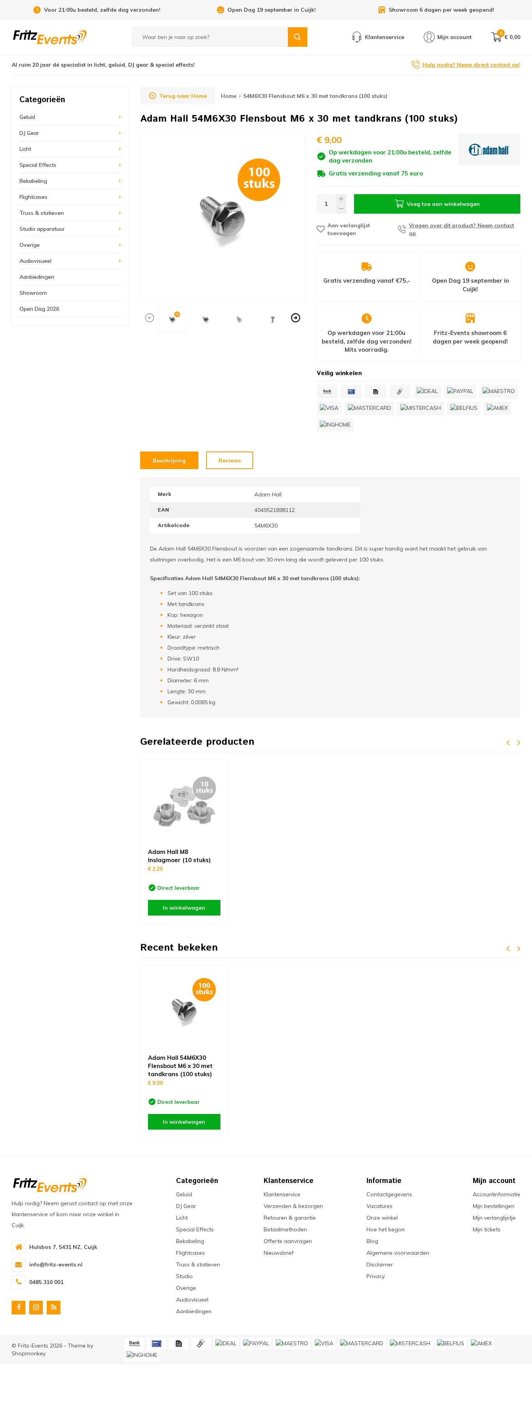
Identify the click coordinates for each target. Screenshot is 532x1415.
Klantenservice (282, 1194)
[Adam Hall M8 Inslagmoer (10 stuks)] (184, 804)
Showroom (33, 292)
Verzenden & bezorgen (293, 1206)
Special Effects (37, 164)
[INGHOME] (335, 425)
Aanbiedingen (36, 276)
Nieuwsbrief (279, 1252)
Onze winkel (382, 1217)
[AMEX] (497, 408)
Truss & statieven (41, 212)
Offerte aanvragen (288, 1241)
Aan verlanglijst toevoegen (349, 229)
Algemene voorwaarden (397, 1252)
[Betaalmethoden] (327, 391)
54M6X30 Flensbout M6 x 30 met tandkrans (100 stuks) (315, 95)
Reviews (229, 460)
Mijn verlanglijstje (494, 1217)
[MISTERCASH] (420, 408)
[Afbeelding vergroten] (222, 216)
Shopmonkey (29, 1353)
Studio (184, 1276)
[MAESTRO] (498, 391)
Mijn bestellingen (493, 1206)
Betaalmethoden (285, 1229)
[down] (341, 209)
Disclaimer (379, 1264)
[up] (341, 199)
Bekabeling (33, 180)
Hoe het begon (385, 1229)
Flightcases (33, 196)
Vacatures (379, 1206)
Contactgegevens (389, 1194)
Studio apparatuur (42, 228)
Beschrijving (169, 460)
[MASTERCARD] (369, 408)
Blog (372, 1241)
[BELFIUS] (464, 408)
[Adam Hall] (489, 156)
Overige (29, 244)
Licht (25, 148)
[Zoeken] (297, 37)
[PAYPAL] (460, 391)
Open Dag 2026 (39, 308)
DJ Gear (29, 132)
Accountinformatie (496, 1194)
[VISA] (329, 408)
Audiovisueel (35, 260)
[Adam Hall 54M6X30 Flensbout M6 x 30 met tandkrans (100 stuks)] (184, 1010)
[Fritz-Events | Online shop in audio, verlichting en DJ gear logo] (50, 36)
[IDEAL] (427, 391)
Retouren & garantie (290, 1217)
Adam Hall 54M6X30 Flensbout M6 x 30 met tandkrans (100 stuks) (180, 1066)
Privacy (375, 1276)
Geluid (27, 116)
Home (228, 95)
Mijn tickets (486, 1229)
